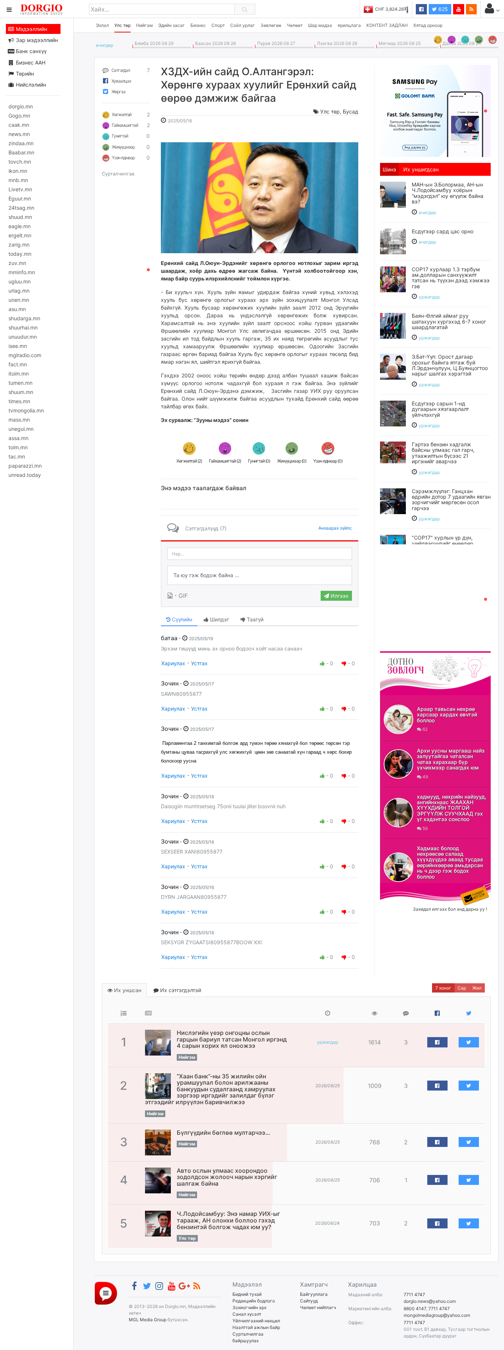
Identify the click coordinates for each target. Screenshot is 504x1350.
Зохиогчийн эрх (249, 1307)
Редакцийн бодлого (253, 1301)
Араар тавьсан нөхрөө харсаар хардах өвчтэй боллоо (447, 714)
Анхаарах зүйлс (335, 528)
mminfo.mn (21, 272)
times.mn (19, 401)
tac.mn (16, 456)
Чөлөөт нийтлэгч (318, 1307)
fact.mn (17, 364)
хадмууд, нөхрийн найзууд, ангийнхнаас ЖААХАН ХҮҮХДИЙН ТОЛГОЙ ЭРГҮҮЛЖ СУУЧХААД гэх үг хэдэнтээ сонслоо (451, 808)
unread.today (24, 475)
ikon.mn (17, 171)
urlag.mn (19, 290)
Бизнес (198, 25)
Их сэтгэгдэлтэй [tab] (180, 990)
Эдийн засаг (171, 25)
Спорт (218, 25)
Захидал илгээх (403, 887)
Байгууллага (314, 1294)
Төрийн (24, 73)
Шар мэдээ (320, 25)
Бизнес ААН (29, 62)
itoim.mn (18, 373)
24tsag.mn (21, 208)
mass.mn (19, 419)
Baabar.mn (21, 152)
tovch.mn (19, 161)
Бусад (350, 111)
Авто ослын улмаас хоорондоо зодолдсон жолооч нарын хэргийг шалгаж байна (227, 1177)
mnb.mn (18, 180)
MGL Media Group (147, 1319)
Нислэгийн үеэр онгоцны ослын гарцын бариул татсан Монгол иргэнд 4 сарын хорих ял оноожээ (232, 1039)
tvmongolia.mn (26, 410)
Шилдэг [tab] (218, 619)
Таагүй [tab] (254, 619)
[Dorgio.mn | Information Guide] (106, 1292)
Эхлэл (102, 25)
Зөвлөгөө (270, 25)
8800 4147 (415, 1308)
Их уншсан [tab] (127, 990)
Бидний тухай (247, 1294)
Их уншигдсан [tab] (421, 169)
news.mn (19, 134)
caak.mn (18, 125)
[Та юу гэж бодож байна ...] (259, 575)
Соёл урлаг (242, 25)
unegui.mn (21, 429)
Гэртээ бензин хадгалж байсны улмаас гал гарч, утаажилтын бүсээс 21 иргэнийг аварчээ (443, 452)
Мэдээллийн (30, 29)
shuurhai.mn (23, 327)
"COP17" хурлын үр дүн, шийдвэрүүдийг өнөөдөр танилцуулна (442, 543)
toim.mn (18, 447)
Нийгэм (144, 25)
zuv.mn (17, 263)
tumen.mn (20, 383)
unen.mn (18, 300)
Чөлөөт (295, 25)
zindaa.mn (21, 143)
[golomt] (435, 110)
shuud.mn (20, 217)
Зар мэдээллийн (36, 40)
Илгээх (339, 596)
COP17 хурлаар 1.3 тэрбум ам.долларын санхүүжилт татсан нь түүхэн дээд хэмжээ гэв (451, 277)
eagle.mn (19, 226)
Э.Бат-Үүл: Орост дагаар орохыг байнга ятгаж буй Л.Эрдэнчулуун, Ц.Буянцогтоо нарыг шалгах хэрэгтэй (450, 365)
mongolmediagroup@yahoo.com (437, 1315)
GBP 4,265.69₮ (392, 9)
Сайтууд (309, 1301)
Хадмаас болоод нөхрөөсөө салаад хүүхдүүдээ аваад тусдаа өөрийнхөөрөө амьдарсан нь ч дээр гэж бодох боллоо (450, 862)
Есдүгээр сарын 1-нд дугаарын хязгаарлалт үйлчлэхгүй (440, 409)
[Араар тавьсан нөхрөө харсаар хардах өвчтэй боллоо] (398, 719)
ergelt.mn (19, 235)
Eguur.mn (19, 198)
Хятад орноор (427, 25)
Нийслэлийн (30, 84)
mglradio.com (24, 355)
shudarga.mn (24, 318)
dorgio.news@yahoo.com (430, 1301)
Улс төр (122, 25)
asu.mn (17, 309)
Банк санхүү (30, 51)
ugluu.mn (19, 281)
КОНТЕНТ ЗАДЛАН (387, 25)
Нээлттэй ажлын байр (256, 1327)
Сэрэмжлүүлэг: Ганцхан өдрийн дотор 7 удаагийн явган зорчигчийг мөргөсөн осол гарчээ (451, 499)
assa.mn (18, 438)
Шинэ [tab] (389, 169)
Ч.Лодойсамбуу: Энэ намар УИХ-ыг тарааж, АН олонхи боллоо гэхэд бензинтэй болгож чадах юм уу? (228, 1220)
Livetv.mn (20, 189)
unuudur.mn (22, 337)
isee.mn (17, 346)
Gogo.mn (19, 115)
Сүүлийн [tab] (181, 619)
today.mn (19, 254)
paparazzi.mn (25, 466)
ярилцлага (349, 25)
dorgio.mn (20, 106)
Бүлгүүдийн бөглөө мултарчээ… (223, 1132)
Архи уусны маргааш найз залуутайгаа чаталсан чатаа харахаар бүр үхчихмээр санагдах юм (450, 759)
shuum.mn (20, 392)
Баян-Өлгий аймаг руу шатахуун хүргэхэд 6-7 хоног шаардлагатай (449, 321)
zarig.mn (19, 244)
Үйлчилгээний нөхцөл (256, 1320)
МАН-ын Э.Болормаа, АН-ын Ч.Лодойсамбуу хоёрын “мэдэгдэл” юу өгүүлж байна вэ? (447, 193)
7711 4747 (414, 1294)
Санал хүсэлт (246, 1314)
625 (442, 9)
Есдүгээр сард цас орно (442, 231)
